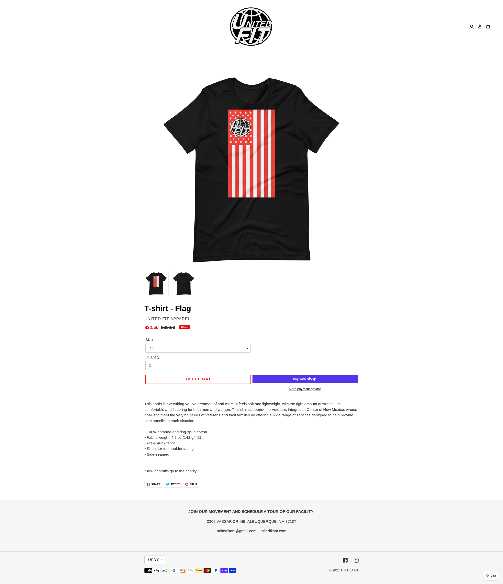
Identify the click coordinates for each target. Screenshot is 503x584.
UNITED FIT (350, 570)
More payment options (305, 389)
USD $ (153, 560)
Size (149, 340)
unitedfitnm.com (273, 531)
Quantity (152, 357)
